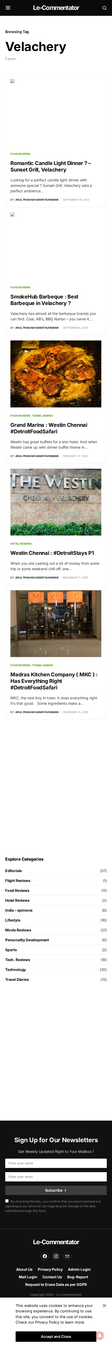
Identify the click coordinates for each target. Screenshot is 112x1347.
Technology (15, 969)
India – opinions (19, 910)
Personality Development (27, 940)
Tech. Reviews (17, 959)
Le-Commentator (56, 7)
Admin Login (79, 1269)
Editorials (13, 870)
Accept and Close (56, 1336)
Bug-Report (77, 1277)
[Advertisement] (56, 788)
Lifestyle (12, 920)
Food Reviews (20, 153)
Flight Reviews (17, 880)
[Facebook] (45, 1256)
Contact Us (52, 1277)
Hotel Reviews (21, 543)
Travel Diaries (42, 415)
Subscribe (54, 1190)
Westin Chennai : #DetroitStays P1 (52, 553)
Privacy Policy (50, 1269)
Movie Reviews (18, 930)
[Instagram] (56, 1256)
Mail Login (28, 1277)
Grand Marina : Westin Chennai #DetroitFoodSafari (48, 428)
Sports (11, 950)
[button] (8, 8)
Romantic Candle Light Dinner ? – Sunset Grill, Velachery (50, 166)
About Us (24, 1269)
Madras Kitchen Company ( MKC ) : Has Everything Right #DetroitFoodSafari (54, 681)
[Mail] (67, 1256)
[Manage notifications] (100, 1335)
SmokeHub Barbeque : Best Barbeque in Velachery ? (44, 300)
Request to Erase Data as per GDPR (56, 1284)
